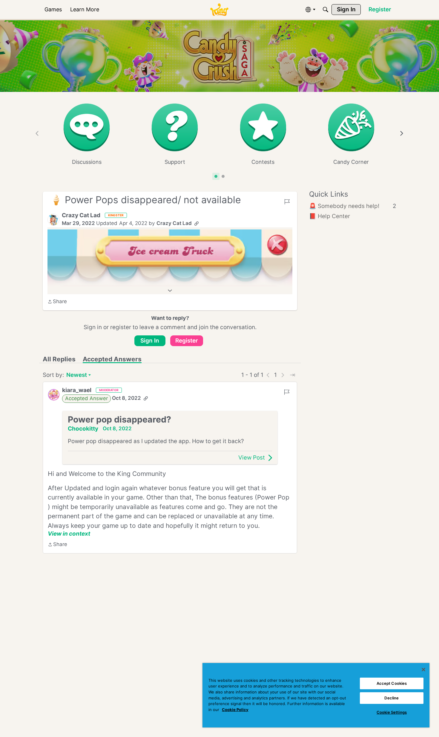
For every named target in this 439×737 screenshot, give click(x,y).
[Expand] (169, 290)
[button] (53, 220)
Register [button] (186, 340)
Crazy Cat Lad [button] (81, 215)
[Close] (423, 669)
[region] (315, 695)
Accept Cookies (392, 683)
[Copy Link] (196, 223)
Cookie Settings (392, 712)
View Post (251, 457)
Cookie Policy (235, 709)
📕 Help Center (329, 216)
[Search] (325, 9)
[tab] (216, 176)
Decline (391, 698)
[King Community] (219, 9)
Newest (76, 375)
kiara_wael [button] (76, 390)
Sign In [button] (149, 340)
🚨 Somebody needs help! (352, 206)
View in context (69, 533)
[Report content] (287, 201)
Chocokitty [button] (83, 428)
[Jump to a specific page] (292, 375)
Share (57, 302)
